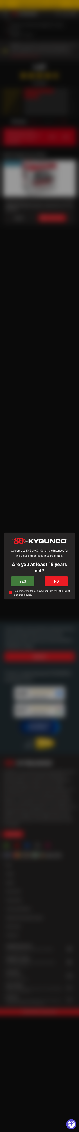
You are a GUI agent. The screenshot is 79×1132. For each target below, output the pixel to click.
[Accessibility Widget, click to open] (71, 1124)
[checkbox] (39, 593)
